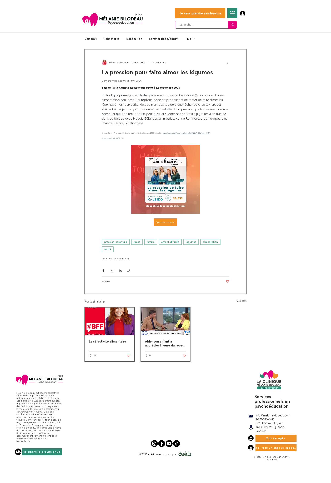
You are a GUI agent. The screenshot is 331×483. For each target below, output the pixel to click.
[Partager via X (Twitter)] (111, 270)
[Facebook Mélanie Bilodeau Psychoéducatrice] (161, 443)
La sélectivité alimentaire (107, 341)
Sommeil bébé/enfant (164, 39)
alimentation (210, 241)
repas (137, 241)
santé (107, 249)
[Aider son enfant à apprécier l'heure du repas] (165, 321)
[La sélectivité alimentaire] (109, 321)
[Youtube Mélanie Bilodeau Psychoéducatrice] (169, 443)
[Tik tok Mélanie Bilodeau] (176, 443)
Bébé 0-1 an (134, 39)
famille (151, 241)
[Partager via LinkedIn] (120, 270)
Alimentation (121, 258)
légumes (191, 241)
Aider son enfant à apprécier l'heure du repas (164, 343)
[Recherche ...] (232, 24)
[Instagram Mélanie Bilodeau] (154, 443)
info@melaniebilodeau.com (273, 415)
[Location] (250, 427)
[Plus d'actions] (227, 63)
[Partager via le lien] (128, 270)
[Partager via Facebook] (103, 270)
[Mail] (250, 416)
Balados (107, 258)
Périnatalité (111, 39)
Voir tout (90, 39)
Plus (188, 39)
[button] (232, 13)
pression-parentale (115, 241)
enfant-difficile (170, 241)
